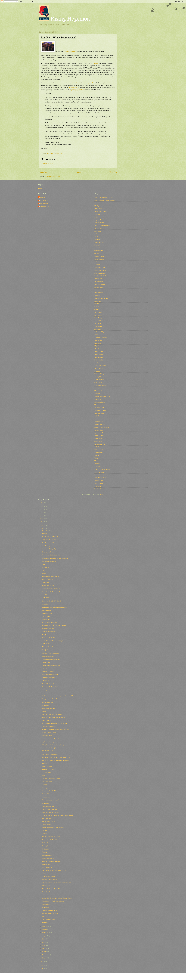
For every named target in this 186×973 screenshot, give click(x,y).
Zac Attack (97, 489)
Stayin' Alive (98, 438)
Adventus (97, 203)
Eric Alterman (98, 281)
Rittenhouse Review (100, 410)
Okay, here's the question (49, 540)
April (44, 948)
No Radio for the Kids (48, 769)
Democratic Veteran (100, 267)
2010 (42, 519)
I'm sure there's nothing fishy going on (53, 827)
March (44, 952)
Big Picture (97, 231)
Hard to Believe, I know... (49, 733)
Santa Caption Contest (48, 677)
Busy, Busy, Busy (99, 242)
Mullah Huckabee (47, 855)
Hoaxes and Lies (47, 720)
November (45, 926)
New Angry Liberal (100, 365)
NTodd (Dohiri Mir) (100, 379)
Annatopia (97, 214)
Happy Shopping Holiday (49, 628)
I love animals (46, 797)
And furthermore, (47, 818)
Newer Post (43, 172)
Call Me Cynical (46, 772)
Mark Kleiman (98, 349)
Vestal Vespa (98, 475)
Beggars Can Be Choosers (102, 225)
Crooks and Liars (99, 259)
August (44, 936)
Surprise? (44, 763)
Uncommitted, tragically (49, 549)
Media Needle (98, 351)
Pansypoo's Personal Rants (102, 396)
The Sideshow (98, 461)
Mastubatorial (46, 864)
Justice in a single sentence (50, 879)
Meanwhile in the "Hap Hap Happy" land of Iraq (56, 757)
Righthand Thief (99, 408)
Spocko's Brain (98, 430)
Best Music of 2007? (48, 684)
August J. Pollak (99, 220)
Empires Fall (98, 278)
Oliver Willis (98, 382)
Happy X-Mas (46, 619)
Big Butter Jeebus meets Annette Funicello (54, 607)
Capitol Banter (98, 250)
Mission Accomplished (48, 693)
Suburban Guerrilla (99, 444)
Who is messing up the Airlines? (51, 659)
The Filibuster (98, 293)
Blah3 (96, 236)
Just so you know (46, 904)
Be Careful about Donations (50, 687)
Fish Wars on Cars (99, 304)
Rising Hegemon (69, 18)
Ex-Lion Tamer (98, 287)
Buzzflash (97, 245)
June (43, 942)
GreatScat (97, 309)
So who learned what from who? (51, 555)
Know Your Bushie (47, 892)
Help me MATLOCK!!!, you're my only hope (55, 558)
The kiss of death (47, 781)
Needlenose (97, 363)
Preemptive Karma (99, 402)
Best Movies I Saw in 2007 (49, 622)
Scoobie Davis (98, 421)
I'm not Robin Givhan (48, 806)
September (45, 933)
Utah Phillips (45, 582)
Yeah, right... (45, 788)
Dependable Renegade (100, 270)
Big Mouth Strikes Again (49, 708)
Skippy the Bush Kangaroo (102, 427)
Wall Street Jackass (100, 478)
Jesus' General (98, 326)
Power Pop (97, 399)
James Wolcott (98, 321)
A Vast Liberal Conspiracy (102, 469)
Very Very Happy (99, 472)
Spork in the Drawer (100, 433)
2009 (42, 522)
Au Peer (44, 533)
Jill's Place (97, 329)
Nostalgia (44, 595)
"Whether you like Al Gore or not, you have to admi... (57, 883)
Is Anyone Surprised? (48, 656)
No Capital (97, 377)
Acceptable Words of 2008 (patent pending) (54, 625)
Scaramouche (98, 419)
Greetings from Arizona (49, 631)
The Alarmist (98, 208)
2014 (42, 506)
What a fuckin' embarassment (50, 647)
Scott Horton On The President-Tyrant (53, 901)
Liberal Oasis (98, 340)
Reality (44, 634)
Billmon (96, 234)
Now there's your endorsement (50, 546)
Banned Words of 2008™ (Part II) (51, 601)
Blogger (102, 494)
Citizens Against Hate (70, 51)
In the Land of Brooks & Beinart (51, 861)
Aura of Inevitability (48, 766)
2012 (42, 512)
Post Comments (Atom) (53, 176)
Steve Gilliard (98, 441)
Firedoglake (97, 295)
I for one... (45, 830)
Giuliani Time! (46, 843)
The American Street (100, 211)
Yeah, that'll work (47, 867)
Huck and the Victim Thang (50, 671)
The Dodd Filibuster (47, 794)
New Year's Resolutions (49, 561)
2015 (42, 503)
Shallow (44, 573)
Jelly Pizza (97, 323)
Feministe (97, 290)
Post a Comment (48, 163)
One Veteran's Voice (100, 385)
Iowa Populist (98, 315)
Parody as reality (47, 662)
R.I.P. (43, 916)
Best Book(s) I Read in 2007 (50, 537)
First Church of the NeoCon (102, 298)
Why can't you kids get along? (50, 674)
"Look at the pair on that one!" (50, 812)
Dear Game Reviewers (48, 858)
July (43, 939)
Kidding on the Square (100, 337)
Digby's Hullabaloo (99, 273)
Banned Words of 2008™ (49, 638)
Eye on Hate (75, 83)
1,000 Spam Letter (47, 680)
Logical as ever (46, 824)
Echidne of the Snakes (100, 276)
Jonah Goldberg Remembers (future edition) (54, 723)
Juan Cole (97, 335)
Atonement (45, 922)
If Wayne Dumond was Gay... (50, 913)
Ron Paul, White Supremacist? (50, 653)
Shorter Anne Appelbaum (49, 754)
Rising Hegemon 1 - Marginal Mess (104, 200)
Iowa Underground (99, 318)
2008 (42, 525)
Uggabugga (97, 466)
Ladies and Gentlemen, (48, 726)
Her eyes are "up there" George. (51, 699)
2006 (42, 962)
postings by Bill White (78, 90)
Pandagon (97, 393)
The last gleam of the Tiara (50, 809)
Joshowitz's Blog (99, 332)
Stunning (44, 852)
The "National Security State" (50, 800)
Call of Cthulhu (98, 248)
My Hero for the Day (48, 742)
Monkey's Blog (98, 354)
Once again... (46, 846)
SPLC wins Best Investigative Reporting (53, 717)
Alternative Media (47, 613)
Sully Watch (97, 447)
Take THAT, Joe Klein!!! (49, 751)
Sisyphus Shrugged (99, 424)
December (45, 531)
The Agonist (98, 206)
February (45, 955)
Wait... (44, 570)
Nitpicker (97, 371)
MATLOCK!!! (46, 598)
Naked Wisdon (98, 360)
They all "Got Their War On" (50, 910)
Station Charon (98, 436)
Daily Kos (97, 265)
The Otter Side (98, 391)
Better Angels (98, 228)
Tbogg (96, 458)
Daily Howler (98, 262)
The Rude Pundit (99, 413)
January (44, 958)
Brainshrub (97, 239)
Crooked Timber (99, 256)
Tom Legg (97, 464)
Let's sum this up (47, 895)
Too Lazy (44, 834)
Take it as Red (98, 450)
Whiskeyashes (98, 483)
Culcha (44, 873)
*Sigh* (44, 564)
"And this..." (45, 604)
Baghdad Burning (99, 222)
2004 (42, 968)
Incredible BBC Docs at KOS (50, 576)
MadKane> (97, 343)
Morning (44, 690)
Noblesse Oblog (99, 374)
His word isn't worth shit (49, 791)
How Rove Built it (47, 736)
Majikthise (97, 346)
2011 (42, 516)
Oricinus (96, 388)
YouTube (95, 63)
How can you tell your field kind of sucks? (54, 870)
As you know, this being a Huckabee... (53, 592)
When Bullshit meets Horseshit (51, 889)
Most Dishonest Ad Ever (49, 876)
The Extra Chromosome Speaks (51, 778)
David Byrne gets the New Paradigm (52, 641)
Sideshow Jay (46, 886)
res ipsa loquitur (44, 206)
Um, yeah (44, 668)
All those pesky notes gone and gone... (53, 714)
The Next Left (98, 368)
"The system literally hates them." (51, 665)
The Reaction (98, 405)
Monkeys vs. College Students (50, 739)
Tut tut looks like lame (48, 919)
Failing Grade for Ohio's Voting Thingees (53, 745)
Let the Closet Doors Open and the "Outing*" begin (56, 898)
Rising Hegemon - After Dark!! (103, 197)
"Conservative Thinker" (48, 821)
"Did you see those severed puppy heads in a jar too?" (57, 696)
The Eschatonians (99, 284)
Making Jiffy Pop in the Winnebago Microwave (55, 760)
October (44, 929)
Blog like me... (46, 567)
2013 (42, 509)
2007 (42, 528)
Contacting (45, 785)
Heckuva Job (45, 849)
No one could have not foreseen (51, 589)
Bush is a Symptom (47, 579)
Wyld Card (97, 486)
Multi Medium (98, 357)
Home (78, 172)
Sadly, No (97, 416)
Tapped (96, 455)
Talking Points (98, 452)
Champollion (43, 200)
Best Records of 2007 (48, 543)
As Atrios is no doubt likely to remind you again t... (56, 729)
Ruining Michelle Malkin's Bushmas (52, 840)
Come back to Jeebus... (48, 552)
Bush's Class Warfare (48, 585)
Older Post (113, 172)
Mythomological (46, 610)
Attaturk (42, 197)
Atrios (96, 217)
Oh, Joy (44, 711)
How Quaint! (45, 650)
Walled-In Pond (98, 480)
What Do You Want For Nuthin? (51, 837)
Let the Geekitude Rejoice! (50, 748)
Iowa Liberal (98, 312)
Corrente (96, 253)
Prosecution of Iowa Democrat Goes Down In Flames (57, 815)
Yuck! (43, 775)
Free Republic (73, 87)
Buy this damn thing (47, 702)
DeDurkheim (44, 203)
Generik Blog (98, 307)
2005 (42, 965)
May (43, 945)
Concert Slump (46, 616)
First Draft (97, 301)
